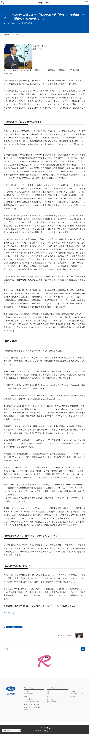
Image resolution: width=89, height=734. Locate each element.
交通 (48, 691)
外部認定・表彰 (28, 709)
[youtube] (47, 728)
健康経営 (26, 696)
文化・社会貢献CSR (52, 701)
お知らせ (72, 691)
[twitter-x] (42, 728)
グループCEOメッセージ (13, 23)
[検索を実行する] (83, 649)
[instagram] (44, 728)
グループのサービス (52, 688)
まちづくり (50, 699)
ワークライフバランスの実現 (31, 701)
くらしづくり (50, 696)
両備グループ (9, 613)
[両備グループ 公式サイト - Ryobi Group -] (44, 2)
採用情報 (72, 696)
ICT (48, 693)
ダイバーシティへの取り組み (31, 704)
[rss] (50, 728)
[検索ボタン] (2, 2)
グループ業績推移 (28, 693)
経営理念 (26, 691)
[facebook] (39, 728)
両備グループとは (28, 688)
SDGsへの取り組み (29, 699)
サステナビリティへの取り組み (32, 707)
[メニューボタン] (86, 2)
